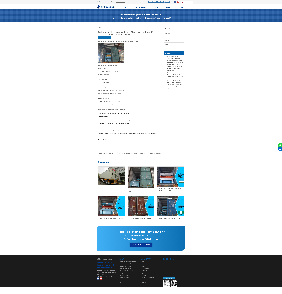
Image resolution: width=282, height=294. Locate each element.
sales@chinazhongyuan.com (151, 235)
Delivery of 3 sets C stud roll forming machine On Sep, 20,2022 (140, 219)
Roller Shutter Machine (124, 277)
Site (129, 34)
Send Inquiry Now (169, 278)
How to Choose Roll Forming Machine (149, 279)
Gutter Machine (123, 273)
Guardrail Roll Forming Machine (173, 68)
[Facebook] (175, 2)
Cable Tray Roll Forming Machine (174, 82)
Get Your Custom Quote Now (141, 245)
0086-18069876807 (136, 235)
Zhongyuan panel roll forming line (128, 153)
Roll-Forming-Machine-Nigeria (148, 277)
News (167, 44)
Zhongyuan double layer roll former (108, 153)
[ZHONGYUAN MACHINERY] (104, 259)
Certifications (169, 40)
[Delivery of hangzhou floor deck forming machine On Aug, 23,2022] (111, 206)
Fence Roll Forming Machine (125, 266)
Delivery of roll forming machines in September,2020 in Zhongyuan (111, 187)
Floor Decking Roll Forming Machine (127, 263)
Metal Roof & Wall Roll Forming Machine (128, 261)
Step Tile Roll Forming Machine (173, 58)
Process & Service (169, 48)
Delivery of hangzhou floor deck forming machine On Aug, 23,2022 (111, 219)
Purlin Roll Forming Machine (173, 64)
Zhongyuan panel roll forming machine (150, 153)
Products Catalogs (145, 272)
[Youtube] (178, 2)
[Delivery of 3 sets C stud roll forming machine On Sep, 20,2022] (141, 206)
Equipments (168, 37)
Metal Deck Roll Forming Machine (174, 66)
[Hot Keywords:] (147, 2)
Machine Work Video (146, 270)
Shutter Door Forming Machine (173, 86)
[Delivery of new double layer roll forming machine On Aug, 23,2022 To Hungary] (170, 177)
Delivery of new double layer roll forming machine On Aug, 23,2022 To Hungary (170, 189)
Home (143, 261)
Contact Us (144, 282)
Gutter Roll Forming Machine (173, 74)
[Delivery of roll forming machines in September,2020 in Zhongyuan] (111, 176)
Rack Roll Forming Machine (125, 268)
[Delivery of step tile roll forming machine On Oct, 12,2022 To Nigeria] (170, 206)
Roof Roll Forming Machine (106, 266)
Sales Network (145, 275)
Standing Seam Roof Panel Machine (127, 270)
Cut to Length (122, 280)
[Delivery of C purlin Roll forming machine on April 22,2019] (141, 177)
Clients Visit (144, 273)
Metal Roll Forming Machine (171, 56)
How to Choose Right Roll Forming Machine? (159, 2)
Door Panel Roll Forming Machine (126, 279)
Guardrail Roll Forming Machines (126, 272)
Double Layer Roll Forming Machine (174, 62)
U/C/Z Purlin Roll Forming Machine (127, 264)
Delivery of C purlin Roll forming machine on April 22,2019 (140, 190)
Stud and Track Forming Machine (174, 84)
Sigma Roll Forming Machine (173, 80)
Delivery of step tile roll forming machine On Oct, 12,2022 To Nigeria (170, 219)
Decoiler (121, 282)
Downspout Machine (124, 275)
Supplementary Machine (172, 88)
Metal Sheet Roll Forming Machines (174, 60)
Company (168, 33)
